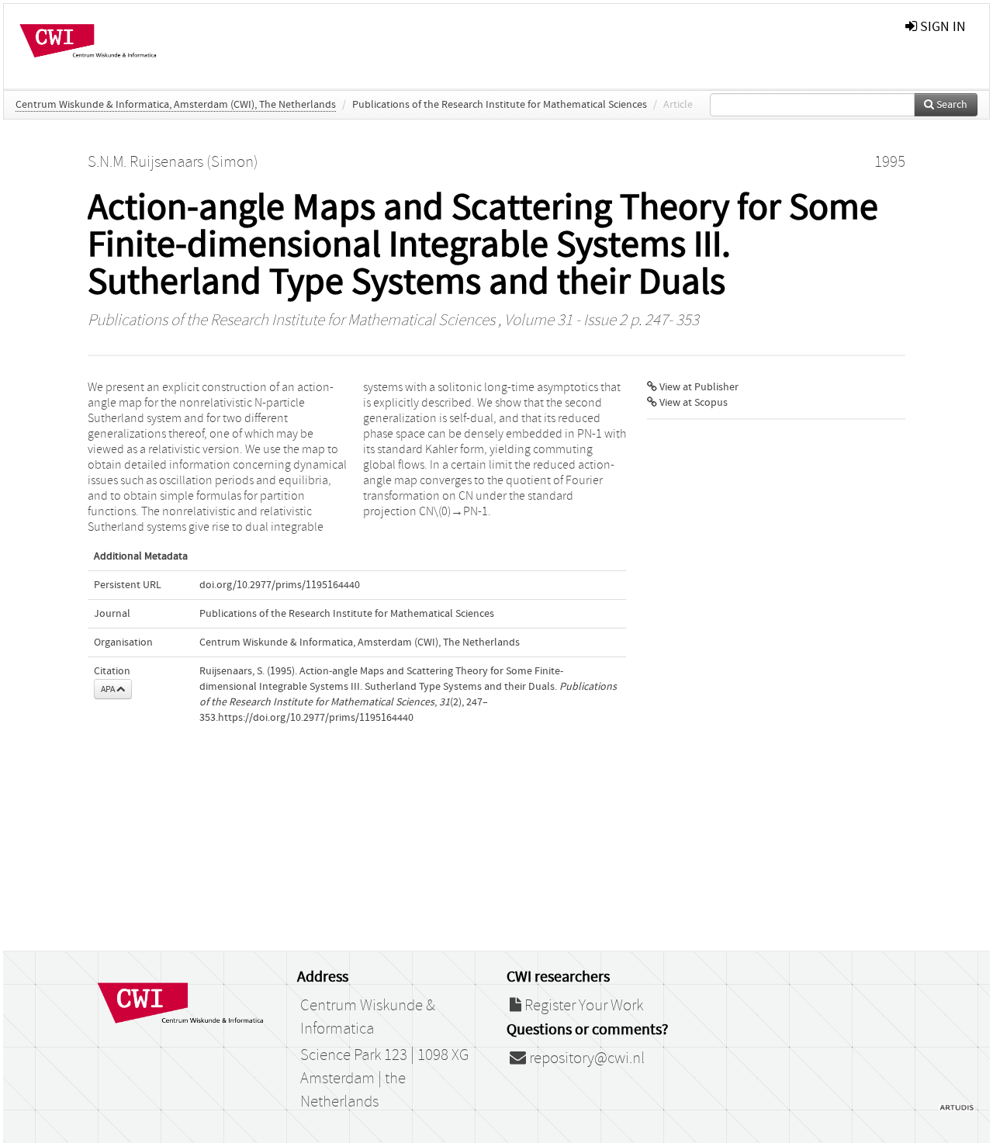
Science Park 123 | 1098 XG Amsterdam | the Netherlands (384, 1078)
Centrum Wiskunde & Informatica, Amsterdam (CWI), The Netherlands (176, 105)
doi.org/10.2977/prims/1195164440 (279, 585)
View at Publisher (698, 387)
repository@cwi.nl (585, 1058)
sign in (941, 27)
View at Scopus (692, 403)
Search (950, 105)
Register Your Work (582, 1005)
